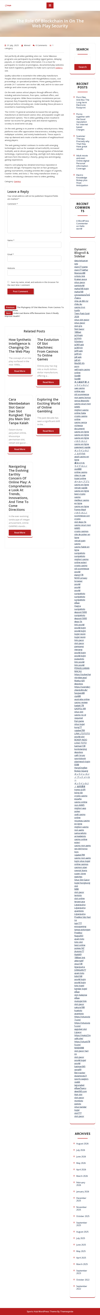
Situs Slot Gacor (82, 879)
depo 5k (78, 621)
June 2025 (81, 1244)
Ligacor (78, 1032)
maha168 (78, 291)
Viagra (77, 606)
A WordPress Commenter (82, 222)
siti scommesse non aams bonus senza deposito (82, 397)
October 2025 (82, 1216)
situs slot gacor (81, 319)
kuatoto (78, 1010)
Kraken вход (80, 279)
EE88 (76, 764)
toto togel (79, 985)
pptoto (77, 1103)
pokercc (59, 67)
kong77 (78, 727)
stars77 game (81, 266)
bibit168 (78, 976)
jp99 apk (78, 350)
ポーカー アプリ (81, 481)
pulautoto (79, 658)
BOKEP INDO (80, 739)
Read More (19, 371)
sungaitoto (79, 553)
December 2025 (81, 1199)
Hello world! (80, 227)
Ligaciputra (79, 904)
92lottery (78, 341)
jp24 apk (78, 335)
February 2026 (80, 1184)
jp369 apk (79, 344)
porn (76, 366)
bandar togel (80, 988)
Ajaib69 (78, 954)
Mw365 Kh (79, 363)
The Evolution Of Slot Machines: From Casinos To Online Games (48, 349)
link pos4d (79, 624)
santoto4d (79, 285)
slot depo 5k (80, 522)
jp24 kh (78, 338)
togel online (80, 478)
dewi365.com (80, 1091)
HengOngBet (80, 767)
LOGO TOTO (80, 742)
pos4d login (80, 627)
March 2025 (82, 1264)
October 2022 (82, 1279)
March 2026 (82, 1176)
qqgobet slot (80, 1029)
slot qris (78, 326)
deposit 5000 (80, 612)
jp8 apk (78, 357)
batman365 (79, 1066)
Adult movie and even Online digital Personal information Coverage (82, 162)
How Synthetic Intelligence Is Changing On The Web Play (20, 345)
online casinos (81, 864)
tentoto (78, 895)
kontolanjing (80, 749)
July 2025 (80, 1238)
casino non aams (82, 845)
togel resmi (79, 634)
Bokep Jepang (81, 770)
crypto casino (80, 565)
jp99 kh (78, 354)
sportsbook (80, 758)
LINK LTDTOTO (82, 733)
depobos (78, 683)
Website (11, 268)
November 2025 (81, 1208)
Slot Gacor (79, 329)
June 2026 (81, 1156)
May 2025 (81, 1251)
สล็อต (77, 602)
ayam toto (79, 938)
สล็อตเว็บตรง (80, 1088)
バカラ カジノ (80, 441)
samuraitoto (80, 833)
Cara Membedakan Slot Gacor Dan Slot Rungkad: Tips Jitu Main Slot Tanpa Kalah (20, 411)
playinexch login (82, 761)
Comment (12, 204)
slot (76, 886)
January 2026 (82, 1191)
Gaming (17, 181)
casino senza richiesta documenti (80, 425)
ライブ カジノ (80, 466)
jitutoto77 (79, 951)
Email (10, 254)
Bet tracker (79, 1072)
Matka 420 (79, 680)
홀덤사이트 (79, 462)
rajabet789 (79, 730)
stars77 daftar (81, 269)
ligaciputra (79, 966)
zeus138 (78, 963)
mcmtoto (78, 1100)
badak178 (79, 705)
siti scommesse (81, 568)
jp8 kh (77, 360)
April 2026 (81, 1169)
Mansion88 (79, 273)
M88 (76, 889)
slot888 (78, 469)
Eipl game (79, 721)
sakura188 (79, 1007)
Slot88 (77, 375)
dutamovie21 (80, 1075)
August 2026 (82, 1143)
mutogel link (80, 1001)
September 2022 (81, 1287)
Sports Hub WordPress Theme (42, 1311)
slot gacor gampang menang (79, 646)
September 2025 (81, 1224)
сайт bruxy (79, 755)
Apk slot (78, 1094)
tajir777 (78, 923)
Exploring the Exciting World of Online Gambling (48, 405)
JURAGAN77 (80, 970)
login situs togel (82, 861)
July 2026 (80, 1150)
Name (10, 240)
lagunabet (79, 1085)
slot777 (78, 1113)
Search (82, 49)
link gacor (79, 640)
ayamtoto (79, 910)
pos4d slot (79, 736)
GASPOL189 (80, 708)
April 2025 (81, 1257)
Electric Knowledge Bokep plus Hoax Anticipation (82, 180)
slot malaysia (80, 994)
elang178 (78, 574)
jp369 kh (78, 347)
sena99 (77, 1069)
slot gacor (79, 892)
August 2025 (82, 1231)
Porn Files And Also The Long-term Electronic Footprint (82, 102)
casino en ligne (81, 431)
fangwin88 (79, 693)
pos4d (77, 571)
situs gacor (79, 282)
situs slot (78, 711)
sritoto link (79, 276)
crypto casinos (81, 531)
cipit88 (77, 696)
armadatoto (80, 836)
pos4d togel (80, 1060)
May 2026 (81, 1163)
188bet (77, 332)
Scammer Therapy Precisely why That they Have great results (82, 143)
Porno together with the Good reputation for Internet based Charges (83, 122)
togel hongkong (82, 882)
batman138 (79, 746)
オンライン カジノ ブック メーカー (82, 777)
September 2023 (81, 1272)
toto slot (78, 942)
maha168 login (81, 288)
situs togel (79, 724)
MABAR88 (79, 1047)
